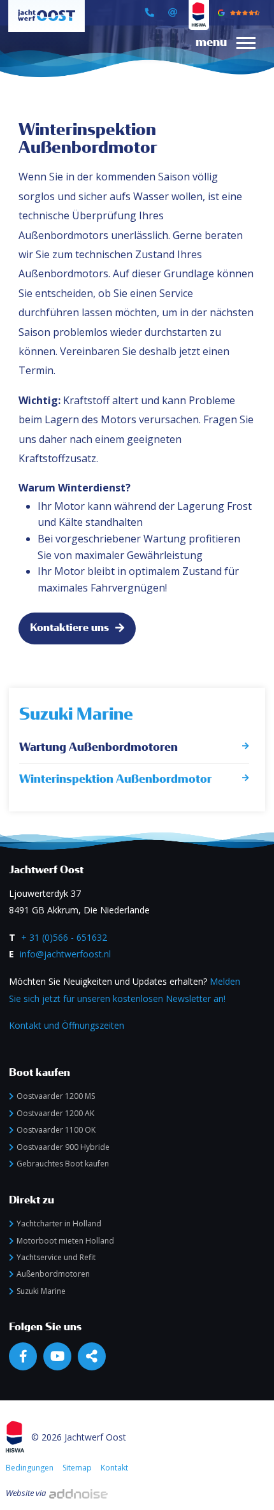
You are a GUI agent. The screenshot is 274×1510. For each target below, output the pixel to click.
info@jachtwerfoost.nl (65, 954)
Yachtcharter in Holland (59, 1223)
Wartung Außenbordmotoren (98, 747)
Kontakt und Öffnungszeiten (66, 1025)
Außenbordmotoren (53, 1273)
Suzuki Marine (76, 714)
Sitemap (77, 1467)
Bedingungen (30, 1467)
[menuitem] (221, 55)
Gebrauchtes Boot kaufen (63, 1163)
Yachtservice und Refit (56, 1257)
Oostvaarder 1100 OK (56, 1129)
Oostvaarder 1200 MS (56, 1096)
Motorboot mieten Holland (65, 1240)
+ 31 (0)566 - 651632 (64, 937)
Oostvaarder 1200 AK (55, 1113)
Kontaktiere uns (69, 627)
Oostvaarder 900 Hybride (63, 1147)
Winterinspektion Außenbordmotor (115, 779)
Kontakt (114, 1467)
